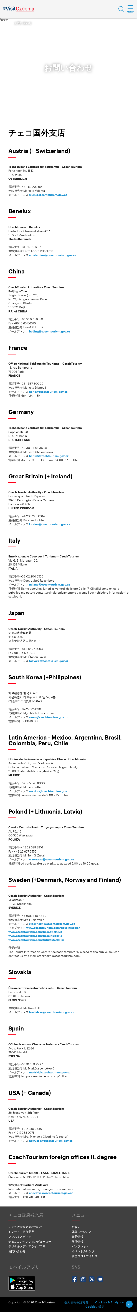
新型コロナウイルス (84, 1256)
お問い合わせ (17, 1251)
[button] (121, 8)
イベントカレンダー (84, 1251)
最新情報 (77, 1236)
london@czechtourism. (45, 524)
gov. (70, 255)
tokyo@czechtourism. (44, 660)
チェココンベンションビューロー (29, 1241)
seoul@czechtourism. (44, 717)
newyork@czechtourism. (46, 1140)
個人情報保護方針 (76, 1302)
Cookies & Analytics (109, 1302)
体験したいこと (82, 1231)
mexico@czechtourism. (45, 791)
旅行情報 (77, 1241)
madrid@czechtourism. (45, 1072)
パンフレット (80, 1246)
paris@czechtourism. (44, 391)
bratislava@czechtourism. (47, 1012)
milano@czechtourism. (45, 584)
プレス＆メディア (19, 1236)
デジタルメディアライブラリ (26, 1246)
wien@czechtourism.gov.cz (48, 194)
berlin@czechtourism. (44, 455)
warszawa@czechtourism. (47, 859)
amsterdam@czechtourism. (48, 255)
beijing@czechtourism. (45, 331)
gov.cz (65, 331)
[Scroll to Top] (129, 1304)
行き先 (76, 1226)
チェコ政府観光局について (25, 1226)
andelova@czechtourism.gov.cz (51, 1192)
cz (74, 255)
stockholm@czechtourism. (47, 923)
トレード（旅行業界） (22, 1231)
